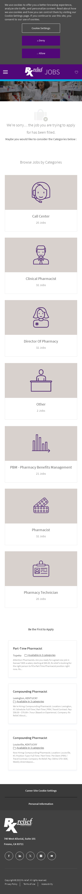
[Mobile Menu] (5, 71)
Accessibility (47, 884)
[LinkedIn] (19, 856)
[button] (41, 28)
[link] (41, 71)
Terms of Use (29, 884)
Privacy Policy (11, 884)
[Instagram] (41, 856)
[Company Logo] (16, 825)
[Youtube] (51, 856)
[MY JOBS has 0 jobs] (71, 72)
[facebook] (9, 856)
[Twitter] (30, 856)
